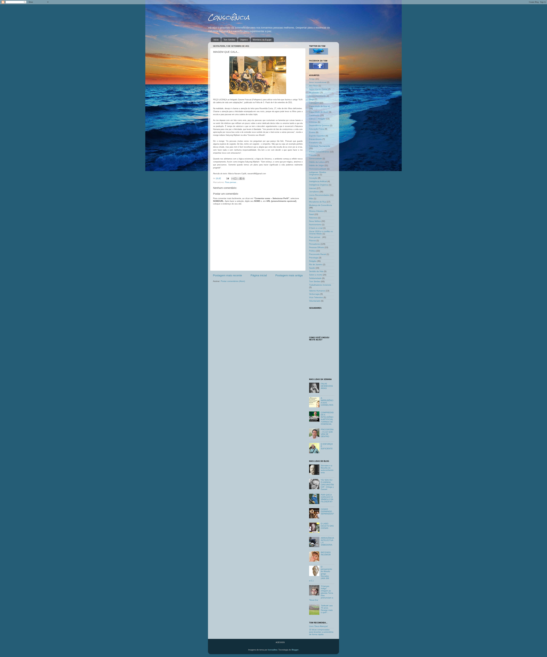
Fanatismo (314, 143)
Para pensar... (231, 182)
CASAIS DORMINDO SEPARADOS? (327, 511)
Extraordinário (315, 139)
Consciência (229, 17)
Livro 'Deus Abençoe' (318, 626)
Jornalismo (314, 192)
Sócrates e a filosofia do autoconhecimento (327, 469)
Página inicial (259, 275)
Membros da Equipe (262, 39)
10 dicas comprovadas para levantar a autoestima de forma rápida (321, 632)
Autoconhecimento (317, 96)
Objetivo (244, 39)
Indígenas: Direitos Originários (317, 173)
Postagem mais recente (227, 275)
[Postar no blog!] (235, 178)
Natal (311, 214)
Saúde (312, 268)
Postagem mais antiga (289, 275)
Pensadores (314, 244)
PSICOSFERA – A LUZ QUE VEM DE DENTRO (327, 433)
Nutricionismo (315, 225)
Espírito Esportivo (317, 136)
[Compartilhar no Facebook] (240, 178)
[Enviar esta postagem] (227, 178)
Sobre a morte (315, 275)
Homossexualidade (317, 169)
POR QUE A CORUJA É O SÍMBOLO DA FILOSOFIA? (327, 498)
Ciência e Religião (317, 119)
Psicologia (313, 258)
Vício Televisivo (316, 297)
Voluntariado (314, 301)
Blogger (295, 650)
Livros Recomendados (319, 195)
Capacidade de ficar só (319, 106)
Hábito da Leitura (317, 162)
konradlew (272, 650)
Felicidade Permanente (319, 146)
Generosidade (315, 159)
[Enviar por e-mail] (232, 178)
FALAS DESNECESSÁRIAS (327, 386)
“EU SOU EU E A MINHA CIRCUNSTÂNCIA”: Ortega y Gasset (327, 484)
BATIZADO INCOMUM (326, 553)
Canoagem (314, 103)
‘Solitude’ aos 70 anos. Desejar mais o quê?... (327, 609)
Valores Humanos (317, 291)
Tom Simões (229, 39)
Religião (312, 261)
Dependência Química (319, 125)
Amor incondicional (317, 82)
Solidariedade (315, 278)
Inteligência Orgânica (318, 185)
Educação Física (316, 129)
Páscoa (312, 241)
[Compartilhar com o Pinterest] (243, 178)
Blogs (311, 99)
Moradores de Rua (317, 202)
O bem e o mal (316, 228)
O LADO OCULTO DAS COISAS (327, 526)
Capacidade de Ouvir (318, 112)
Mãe (311, 198)
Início (216, 39)
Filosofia (313, 155)
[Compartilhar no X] (238, 178)
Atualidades (314, 93)
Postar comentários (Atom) (233, 281)
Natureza (313, 218)
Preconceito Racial (317, 254)
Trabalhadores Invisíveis (320, 285)
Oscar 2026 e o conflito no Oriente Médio (321, 232)
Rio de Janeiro (315, 264)
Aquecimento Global (318, 89)
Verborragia (314, 294)
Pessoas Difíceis (316, 247)
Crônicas (313, 122)
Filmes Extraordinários (319, 152)
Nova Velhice (315, 221)
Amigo (312, 79)
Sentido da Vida (316, 271)
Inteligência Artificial (318, 181)
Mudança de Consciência (320, 205)
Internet (312, 188)
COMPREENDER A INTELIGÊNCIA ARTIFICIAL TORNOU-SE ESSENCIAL (327, 418)
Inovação (313, 178)
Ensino (312, 132)
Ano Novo (313, 86)
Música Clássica (316, 211)
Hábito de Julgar (316, 165)
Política (312, 251)
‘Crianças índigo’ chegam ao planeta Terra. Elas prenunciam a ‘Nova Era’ (321, 593)
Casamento (314, 115)
